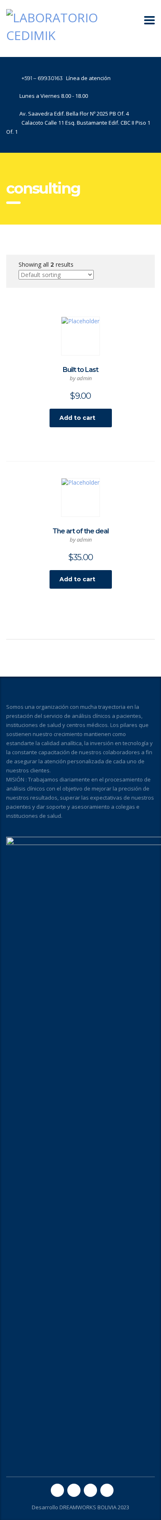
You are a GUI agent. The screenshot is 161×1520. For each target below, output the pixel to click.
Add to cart (77, 417)
